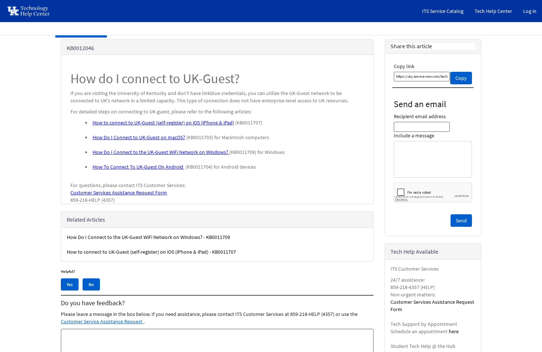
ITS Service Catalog (442, 11)
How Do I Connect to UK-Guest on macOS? (139, 137)
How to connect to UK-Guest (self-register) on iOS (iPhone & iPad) (163, 122)
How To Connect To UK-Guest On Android (138, 166)
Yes (70, 284)
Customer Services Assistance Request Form (118, 192)
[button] (461, 220)
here (454, 331)
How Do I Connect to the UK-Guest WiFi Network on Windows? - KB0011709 (148, 237)
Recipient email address (420, 116)
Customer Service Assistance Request (102, 321)
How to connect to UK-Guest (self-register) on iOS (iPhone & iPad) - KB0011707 (151, 252)
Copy (461, 78)
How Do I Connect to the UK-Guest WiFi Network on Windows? (161, 152)
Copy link (404, 66)
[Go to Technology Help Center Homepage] (29, 11)
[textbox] (422, 76)
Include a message (414, 135)
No (91, 284)
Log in (529, 11)
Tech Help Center (493, 11)
